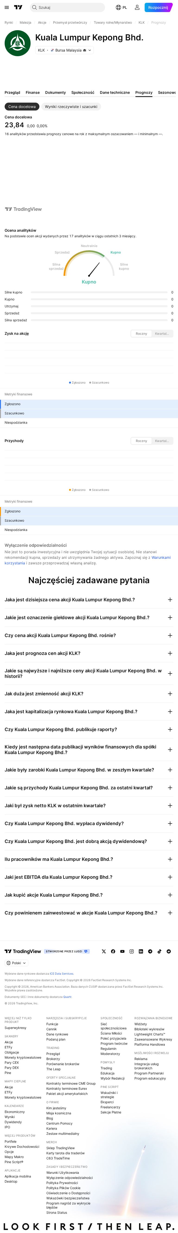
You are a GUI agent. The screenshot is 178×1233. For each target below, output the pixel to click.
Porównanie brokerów (62, 1064)
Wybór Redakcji (112, 1078)
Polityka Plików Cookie (63, 1188)
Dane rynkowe (57, 1034)
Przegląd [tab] (12, 92)
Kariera (51, 1128)
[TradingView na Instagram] (131, 951)
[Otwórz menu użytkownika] (137, 7)
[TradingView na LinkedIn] (141, 951)
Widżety (140, 1024)
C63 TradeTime (58, 1158)
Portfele (10, 1141)
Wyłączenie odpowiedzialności (69, 1178)
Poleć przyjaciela (113, 1038)
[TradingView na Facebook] (113, 951)
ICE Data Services (61, 973)
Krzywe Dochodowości (22, 1146)
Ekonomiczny (15, 1112)
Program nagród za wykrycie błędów (68, 1205)
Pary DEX (12, 1068)
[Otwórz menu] (6, 7)
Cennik (51, 1029)
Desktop (11, 1181)
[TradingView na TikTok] (159, 951)
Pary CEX (12, 1062)
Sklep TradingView (60, 1148)
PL (125, 7)
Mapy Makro (14, 1157)
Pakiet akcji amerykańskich (67, 1094)
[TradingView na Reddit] (168, 951)
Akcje (9, 1042)
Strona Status (56, 1212)
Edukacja (107, 1073)
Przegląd (53, 1054)
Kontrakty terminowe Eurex (66, 1088)
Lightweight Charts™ (149, 1034)
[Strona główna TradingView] (18, 7)
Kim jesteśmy (56, 1108)
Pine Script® (14, 1162)
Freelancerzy (110, 1107)
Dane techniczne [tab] (115, 92)
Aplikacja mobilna (18, 1176)
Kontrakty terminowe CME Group (71, 1083)
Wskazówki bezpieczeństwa (67, 1198)
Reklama (140, 1059)
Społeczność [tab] (82, 92)
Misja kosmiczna (58, 1113)
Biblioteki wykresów (149, 1029)
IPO (7, 1127)
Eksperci (107, 1102)
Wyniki (10, 1117)
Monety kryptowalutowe (23, 1057)
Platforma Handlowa (149, 1044)
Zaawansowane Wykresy (153, 1039)
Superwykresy (15, 1028)
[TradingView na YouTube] (122, 951)
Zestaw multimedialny (62, 1133)
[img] (85, 50)
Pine (8, 1073)
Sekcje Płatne (111, 1112)
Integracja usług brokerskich (146, 1066)
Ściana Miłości (111, 1033)
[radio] (141, 333)
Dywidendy (13, 1122)
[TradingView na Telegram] (150, 951)
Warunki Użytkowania (62, 1172)
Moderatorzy (110, 1054)
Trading (106, 1068)
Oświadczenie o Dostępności (68, 1193)
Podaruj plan (55, 1039)
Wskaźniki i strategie (109, 1095)
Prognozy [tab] (144, 92)
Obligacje (12, 1052)
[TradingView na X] (104, 951)
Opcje (9, 1152)
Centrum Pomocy (59, 1123)
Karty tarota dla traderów (65, 1153)
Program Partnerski (149, 1073)
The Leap (53, 1069)
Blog (49, 1118)
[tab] (22, 107)
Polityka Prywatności (62, 1183)
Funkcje (52, 1024)
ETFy (8, 1047)
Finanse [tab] (33, 92)
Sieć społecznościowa (114, 1026)
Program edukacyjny (150, 1078)
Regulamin (108, 1049)
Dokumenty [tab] (55, 92)
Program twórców (114, 1043)
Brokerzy (53, 1059)
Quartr (67, 997)
